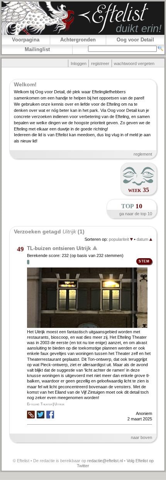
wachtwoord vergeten (134, 63)
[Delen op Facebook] (50, 415)
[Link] (31, 417)
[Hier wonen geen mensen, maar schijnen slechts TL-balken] (89, 298)
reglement (143, 154)
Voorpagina (25, 40)
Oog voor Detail (135, 40)
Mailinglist (37, 49)
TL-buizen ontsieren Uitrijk (59, 248)
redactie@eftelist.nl (105, 460)
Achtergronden (78, 40)
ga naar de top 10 (135, 213)
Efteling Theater (39, 404)
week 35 (138, 190)
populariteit (119, 239)
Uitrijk (59, 404)
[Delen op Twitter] (40, 415)
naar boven (141, 437)
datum (143, 239)
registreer (100, 63)
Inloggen (78, 63)
